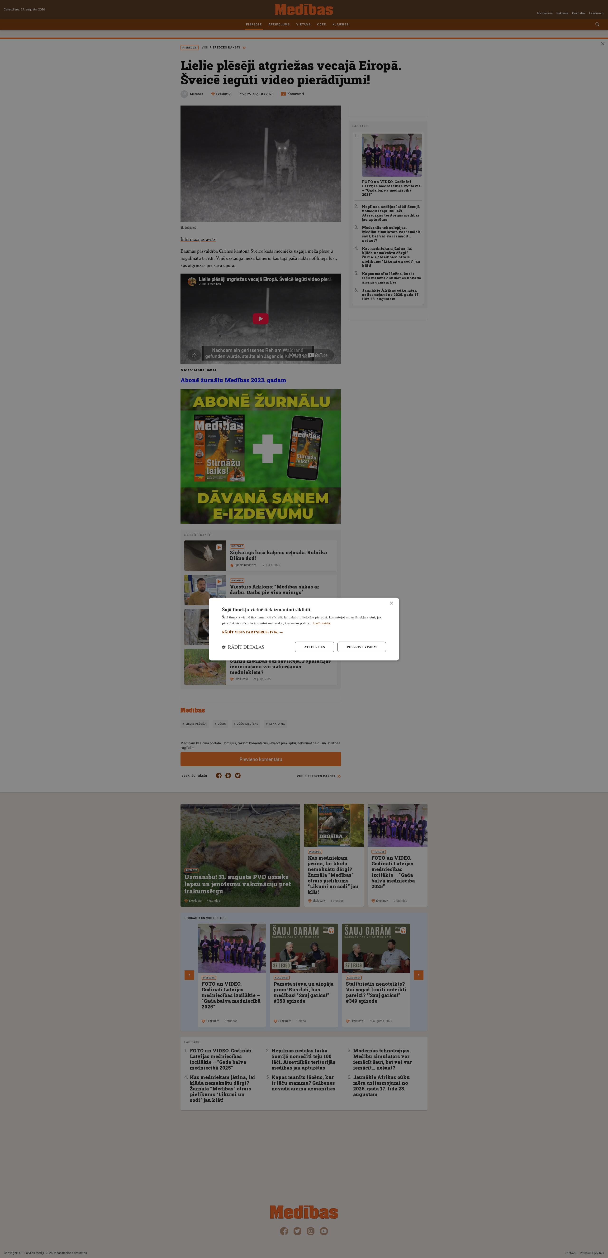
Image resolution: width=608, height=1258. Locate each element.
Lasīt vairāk (322, 622)
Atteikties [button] (314, 646)
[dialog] (304, 629)
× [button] (391, 603)
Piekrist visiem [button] (362, 646)
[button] (304, 632)
